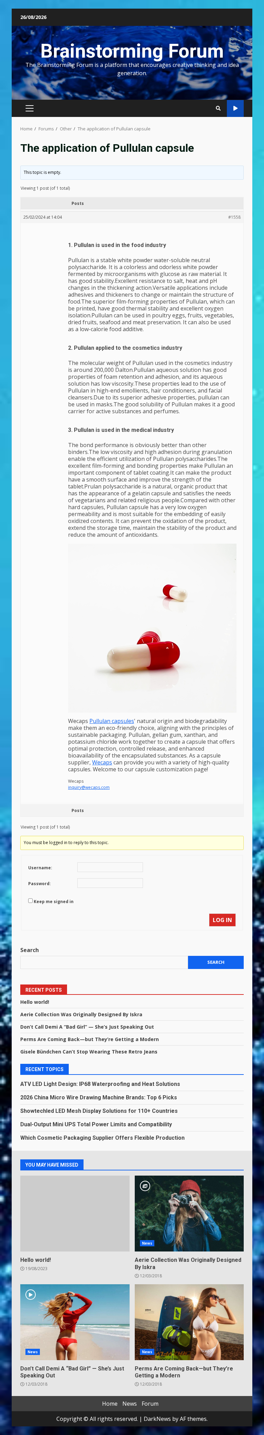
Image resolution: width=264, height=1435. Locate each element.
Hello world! (34, 1002)
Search (29, 950)
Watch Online (235, 108)
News (147, 1243)
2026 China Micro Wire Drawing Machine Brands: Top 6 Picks (98, 1097)
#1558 (234, 217)
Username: (40, 868)
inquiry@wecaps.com (89, 787)
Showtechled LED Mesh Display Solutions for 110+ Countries (99, 1111)
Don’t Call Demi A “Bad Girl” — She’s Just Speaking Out (87, 1026)
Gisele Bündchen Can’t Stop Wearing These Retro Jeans (88, 1051)
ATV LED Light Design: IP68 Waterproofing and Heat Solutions (100, 1084)
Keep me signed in (54, 901)
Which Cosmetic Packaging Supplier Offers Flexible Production (102, 1138)
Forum (150, 1403)
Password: (39, 884)
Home (110, 1403)
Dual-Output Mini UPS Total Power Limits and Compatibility (96, 1124)
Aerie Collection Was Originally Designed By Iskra (81, 1014)
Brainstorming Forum (132, 51)
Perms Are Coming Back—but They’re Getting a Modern (89, 1039)
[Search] (218, 108)
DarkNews (157, 1419)
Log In (222, 920)
